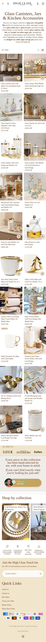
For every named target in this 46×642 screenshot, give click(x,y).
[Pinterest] (23, 636)
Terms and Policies (23, 631)
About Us (5, 589)
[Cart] (43, 3)
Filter (6, 50)
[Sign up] (40, 573)
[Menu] (3, 3)
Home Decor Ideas (8, 609)
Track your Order (8, 601)
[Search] (8, 3)
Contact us (5, 593)
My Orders (5, 597)
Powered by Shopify (31, 626)
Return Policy (7, 605)
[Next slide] (41, 521)
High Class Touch (19, 626)
